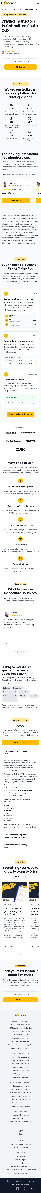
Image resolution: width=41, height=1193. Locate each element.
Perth (8, 813)
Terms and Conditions (20, 1184)
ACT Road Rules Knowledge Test (20, 1028)
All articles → (20, 876)
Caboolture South (10, 696)
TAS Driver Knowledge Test (20, 1041)
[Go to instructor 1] (7, 210)
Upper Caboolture (10, 700)
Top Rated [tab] (6, 174)
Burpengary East (9, 692)
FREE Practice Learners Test (20, 1025)
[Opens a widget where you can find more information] (33, 1189)
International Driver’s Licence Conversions (20, 1170)
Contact (20, 1137)
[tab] (11, 651)
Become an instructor (21, 1118)
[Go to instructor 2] (10, 210)
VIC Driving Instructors (21, 1074)
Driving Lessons (20, 1156)
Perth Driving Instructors (20, 1103)
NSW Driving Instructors (20, 1060)
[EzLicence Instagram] (23, 1188)
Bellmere (6, 688)
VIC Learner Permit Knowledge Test (20, 1045)
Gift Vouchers (20, 1163)
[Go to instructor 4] (17, 210)
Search (22, 67)
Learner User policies (20, 1147)
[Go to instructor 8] (30, 210)
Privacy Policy (31, 1181)
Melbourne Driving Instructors (20, 1099)
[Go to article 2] (20, 954)
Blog (20, 1134)
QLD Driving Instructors (20, 1064)
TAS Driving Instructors (20, 1070)
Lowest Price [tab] (30, 174)
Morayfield (34, 696)
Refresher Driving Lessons (20, 1166)
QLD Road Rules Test (20, 1035)
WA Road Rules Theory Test (20, 1048)
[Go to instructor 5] (20, 210)
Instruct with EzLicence (20, 1115)
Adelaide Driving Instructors (20, 1086)
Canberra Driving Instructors (20, 1093)
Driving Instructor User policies (21, 1122)
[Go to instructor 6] (24, 210)
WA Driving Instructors (21, 1077)
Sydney (8, 805)
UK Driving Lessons (20, 1173)
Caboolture (23, 692)
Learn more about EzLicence (20, 1144)
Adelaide (9, 816)
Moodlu (23, 696)
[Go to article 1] (17, 954)
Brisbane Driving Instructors (20, 1089)
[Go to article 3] (24, 954)
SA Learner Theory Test (20, 1038)
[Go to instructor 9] (34, 210)
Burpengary (17, 688)
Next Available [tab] (17, 174)
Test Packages (20, 1160)
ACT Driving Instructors (20, 1057)
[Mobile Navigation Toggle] (38, 3)
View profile (16, 200)
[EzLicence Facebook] (17, 1188)
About (20, 1141)
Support (20, 1131)
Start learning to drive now (20, 414)
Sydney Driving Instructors (20, 1106)
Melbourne (10, 808)
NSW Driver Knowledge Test (20, 1031)
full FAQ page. (33, 735)
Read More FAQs (19, 742)
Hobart (8, 821)
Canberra (9, 818)
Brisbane (9, 811)
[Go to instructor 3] (14, 210)
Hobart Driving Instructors (20, 1096)
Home (4, 9)
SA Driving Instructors (20, 1067)
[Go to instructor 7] (27, 210)
